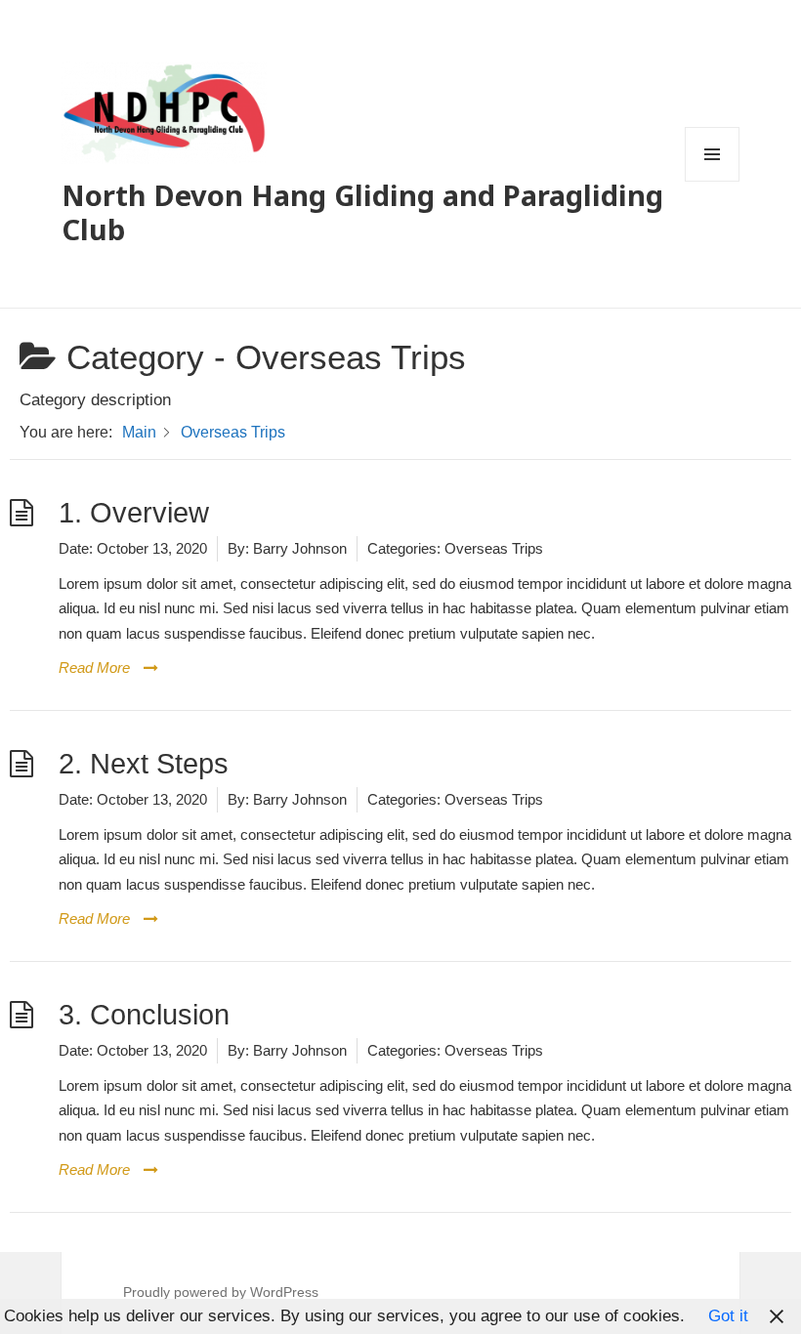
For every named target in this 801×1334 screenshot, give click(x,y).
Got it (728, 1316)
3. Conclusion (144, 1014)
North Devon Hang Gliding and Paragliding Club (362, 212)
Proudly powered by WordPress (220, 1292)
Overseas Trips (493, 548)
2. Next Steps (144, 763)
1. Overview (134, 512)
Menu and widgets (712, 181)
